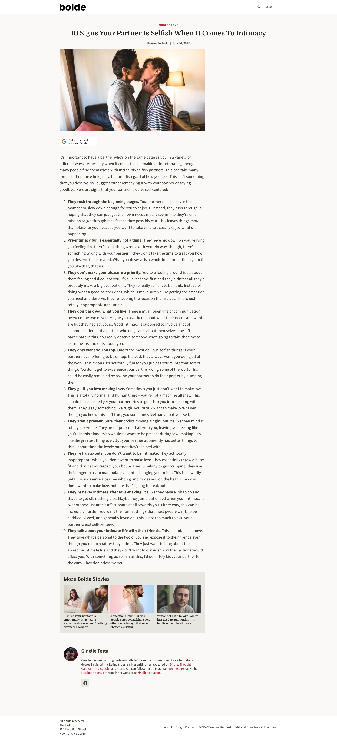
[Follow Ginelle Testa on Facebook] (85, 683)
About (168, 727)
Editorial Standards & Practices (255, 727)
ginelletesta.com (148, 672)
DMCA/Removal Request (215, 727)
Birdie (174, 664)
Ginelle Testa (160, 43)
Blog (179, 727)
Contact (190, 727)
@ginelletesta (178, 668)
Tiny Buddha (101, 668)
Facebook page (91, 672)
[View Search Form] (259, 7)
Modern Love (168, 25)
